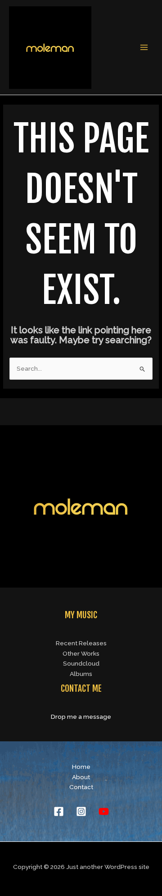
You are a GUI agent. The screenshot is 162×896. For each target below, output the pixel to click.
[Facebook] (59, 811)
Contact (81, 786)
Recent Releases (81, 643)
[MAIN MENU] (144, 47)
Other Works (81, 653)
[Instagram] (81, 811)
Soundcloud (81, 663)
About (81, 777)
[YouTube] (104, 811)
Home (81, 766)
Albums (81, 673)
